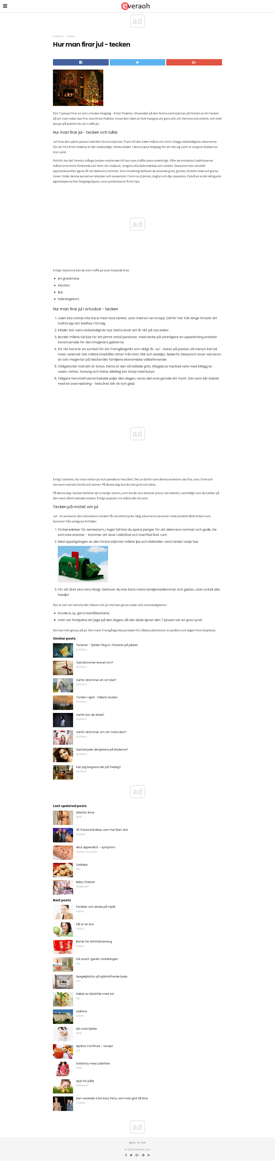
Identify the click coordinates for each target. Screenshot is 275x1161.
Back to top (137, 1142)
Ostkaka (82, 865)
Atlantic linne (85, 812)
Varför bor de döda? (90, 715)
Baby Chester (85, 882)
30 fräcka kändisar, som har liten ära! (102, 830)
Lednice (81, 1011)
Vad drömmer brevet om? (94, 662)
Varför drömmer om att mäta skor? (101, 732)
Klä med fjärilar (86, 1029)
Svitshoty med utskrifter (93, 1064)
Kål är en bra (85, 924)
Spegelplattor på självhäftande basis (101, 976)
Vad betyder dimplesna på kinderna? (102, 750)
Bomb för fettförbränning (94, 941)
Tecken (71, 36)
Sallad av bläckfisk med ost (95, 994)
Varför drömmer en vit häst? (96, 680)
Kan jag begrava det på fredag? (98, 767)
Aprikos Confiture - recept (94, 1046)
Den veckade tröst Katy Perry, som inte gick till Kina (112, 1098)
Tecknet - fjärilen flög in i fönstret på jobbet (107, 645)
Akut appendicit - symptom (95, 847)
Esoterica (58, 36)
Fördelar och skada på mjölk (95, 907)
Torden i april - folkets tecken (97, 697)
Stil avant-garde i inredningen (97, 959)
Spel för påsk (85, 1081)
